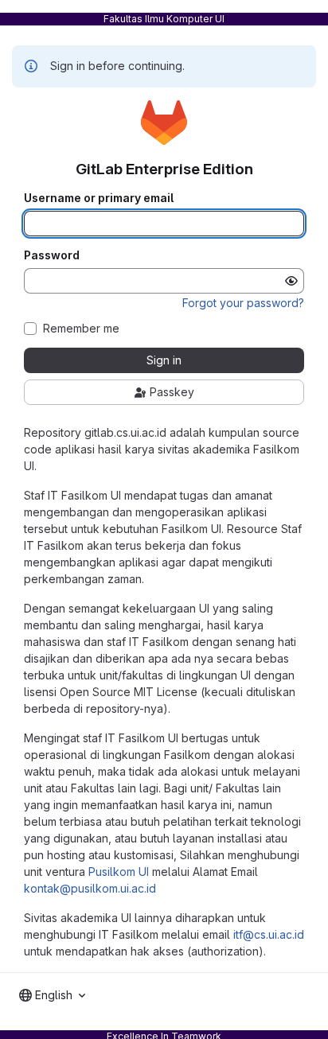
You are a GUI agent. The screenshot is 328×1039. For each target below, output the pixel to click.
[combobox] (52, 995)
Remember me (81, 328)
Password (52, 255)
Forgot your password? (243, 302)
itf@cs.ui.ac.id (268, 934)
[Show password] (291, 281)
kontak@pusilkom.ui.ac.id (90, 888)
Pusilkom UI (118, 871)
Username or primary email (99, 198)
